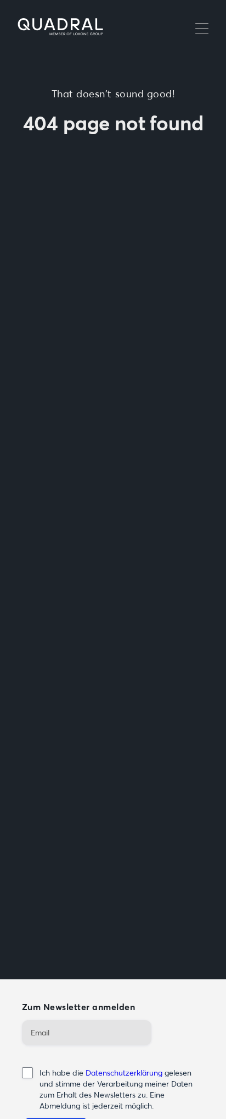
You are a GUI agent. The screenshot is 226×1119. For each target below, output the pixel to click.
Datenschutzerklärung (124, 1073)
